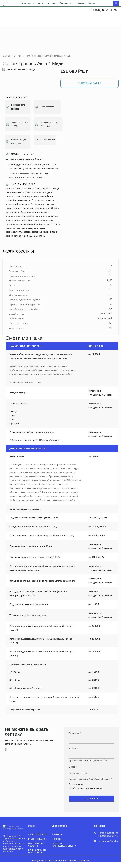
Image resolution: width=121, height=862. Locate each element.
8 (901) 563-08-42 (108, 836)
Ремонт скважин (37, 839)
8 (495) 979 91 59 (103, 10)
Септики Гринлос (33, 56)
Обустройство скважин (36, 844)
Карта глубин (66, 3)
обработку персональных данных (86, 788)
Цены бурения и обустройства (37, 851)
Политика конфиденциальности (64, 844)
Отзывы (52, 3)
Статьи (80, 3)
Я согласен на (86, 786)
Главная (6, 56)
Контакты (93, 3)
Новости (56, 839)
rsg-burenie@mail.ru (108, 841)
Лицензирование (37, 834)
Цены (41, 3)
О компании (27, 3)
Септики (18, 56)
